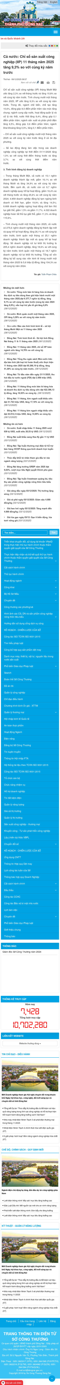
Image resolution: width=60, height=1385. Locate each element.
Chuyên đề (9, 600)
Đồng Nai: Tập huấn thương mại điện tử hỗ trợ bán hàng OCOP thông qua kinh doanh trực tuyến (28, 447)
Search (7, 672)
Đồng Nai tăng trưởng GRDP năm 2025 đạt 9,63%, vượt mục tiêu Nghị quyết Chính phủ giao (28, 468)
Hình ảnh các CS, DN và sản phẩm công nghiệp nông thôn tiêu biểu (28, 615)
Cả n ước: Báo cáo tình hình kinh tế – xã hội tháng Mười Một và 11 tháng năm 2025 (27, 327)
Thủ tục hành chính (14, 574)
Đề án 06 (8, 685)
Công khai (9, 587)
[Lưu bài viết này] (54, 82)
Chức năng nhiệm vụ (14, 784)
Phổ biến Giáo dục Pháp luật (18, 666)
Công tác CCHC (12, 896)
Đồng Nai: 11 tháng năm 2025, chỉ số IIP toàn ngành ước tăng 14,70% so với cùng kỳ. (28, 348)
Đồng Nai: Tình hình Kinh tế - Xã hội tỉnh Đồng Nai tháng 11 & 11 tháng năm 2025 (28, 339)
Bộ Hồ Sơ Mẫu (11, 593)
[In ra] (48, 82)
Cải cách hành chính (14, 567)
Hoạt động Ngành (13, 732)
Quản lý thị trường (13, 817)
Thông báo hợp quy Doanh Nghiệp (21, 877)
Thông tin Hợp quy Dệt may (18, 863)
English (53, 2)
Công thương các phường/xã (18, 607)
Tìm (54, 532)
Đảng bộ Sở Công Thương (17, 745)
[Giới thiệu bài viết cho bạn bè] (42, 82)
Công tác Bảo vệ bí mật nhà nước (21, 903)
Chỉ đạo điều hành (13, 699)
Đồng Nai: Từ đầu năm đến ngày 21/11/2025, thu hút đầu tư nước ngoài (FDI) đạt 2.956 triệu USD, (29, 376)
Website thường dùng (29, 1043)
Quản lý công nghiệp (14, 692)
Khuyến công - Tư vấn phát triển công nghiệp (27, 830)
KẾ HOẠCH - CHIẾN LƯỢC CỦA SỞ (22, 630)
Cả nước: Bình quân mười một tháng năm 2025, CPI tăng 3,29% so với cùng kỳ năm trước (29, 315)
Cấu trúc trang (27, 1321)
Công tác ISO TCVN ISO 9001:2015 (22, 636)
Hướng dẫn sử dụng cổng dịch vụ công (24, 623)
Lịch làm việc (10, 909)
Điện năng (9, 738)
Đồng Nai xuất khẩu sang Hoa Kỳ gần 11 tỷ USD (30, 436)
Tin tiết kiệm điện (12, 797)
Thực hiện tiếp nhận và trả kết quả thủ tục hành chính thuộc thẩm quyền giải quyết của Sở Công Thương (28, 557)
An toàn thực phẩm (14, 725)
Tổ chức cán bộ (12, 778)
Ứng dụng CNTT (12, 857)
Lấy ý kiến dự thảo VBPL (16, 837)
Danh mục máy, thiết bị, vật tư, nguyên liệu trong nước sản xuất (28, 658)
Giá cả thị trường (12, 811)
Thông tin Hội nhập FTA (16, 758)
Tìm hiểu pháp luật (13, 643)
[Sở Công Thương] (30, 7)
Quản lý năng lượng (14, 804)
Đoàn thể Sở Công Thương (18, 679)
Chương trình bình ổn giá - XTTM (21, 705)
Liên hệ (42, 1321)
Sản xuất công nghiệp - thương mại (22, 824)
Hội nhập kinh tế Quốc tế (16, 718)
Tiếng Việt (42, 2)
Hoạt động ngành (13, 580)
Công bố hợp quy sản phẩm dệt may (22, 649)
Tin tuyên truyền (12, 751)
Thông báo (9, 936)
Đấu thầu (8, 890)
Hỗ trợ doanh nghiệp (14, 791)
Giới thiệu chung (12, 929)
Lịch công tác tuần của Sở (17, 870)
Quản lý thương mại (14, 712)
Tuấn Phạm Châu (49, 274)
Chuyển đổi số (11, 844)
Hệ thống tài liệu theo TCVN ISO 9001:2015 (26, 764)
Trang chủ (11, 1321)
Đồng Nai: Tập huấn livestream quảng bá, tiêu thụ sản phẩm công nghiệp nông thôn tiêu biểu (28, 480)
